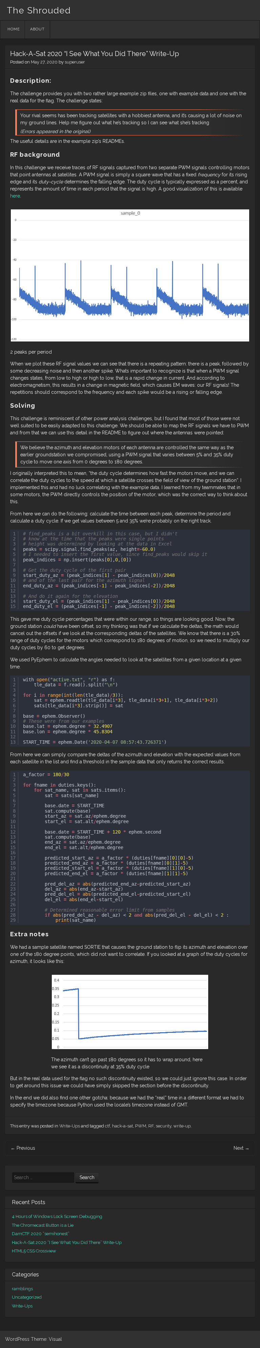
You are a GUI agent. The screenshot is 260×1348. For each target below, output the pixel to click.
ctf (107, 1125)
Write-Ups (69, 1125)
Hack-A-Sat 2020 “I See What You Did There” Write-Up (67, 1242)
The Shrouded (39, 10)
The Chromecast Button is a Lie (42, 1225)
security (163, 1125)
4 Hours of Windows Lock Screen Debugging (57, 1216)
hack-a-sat (122, 1125)
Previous (22, 1148)
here (15, 196)
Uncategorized (27, 1297)
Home (13, 29)
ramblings (22, 1288)
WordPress (17, 1339)
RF (151, 1125)
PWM (140, 1125)
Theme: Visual (46, 1339)
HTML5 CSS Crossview (34, 1250)
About (37, 29)
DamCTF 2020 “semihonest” (40, 1233)
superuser (75, 62)
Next (242, 1148)
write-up (182, 1125)
